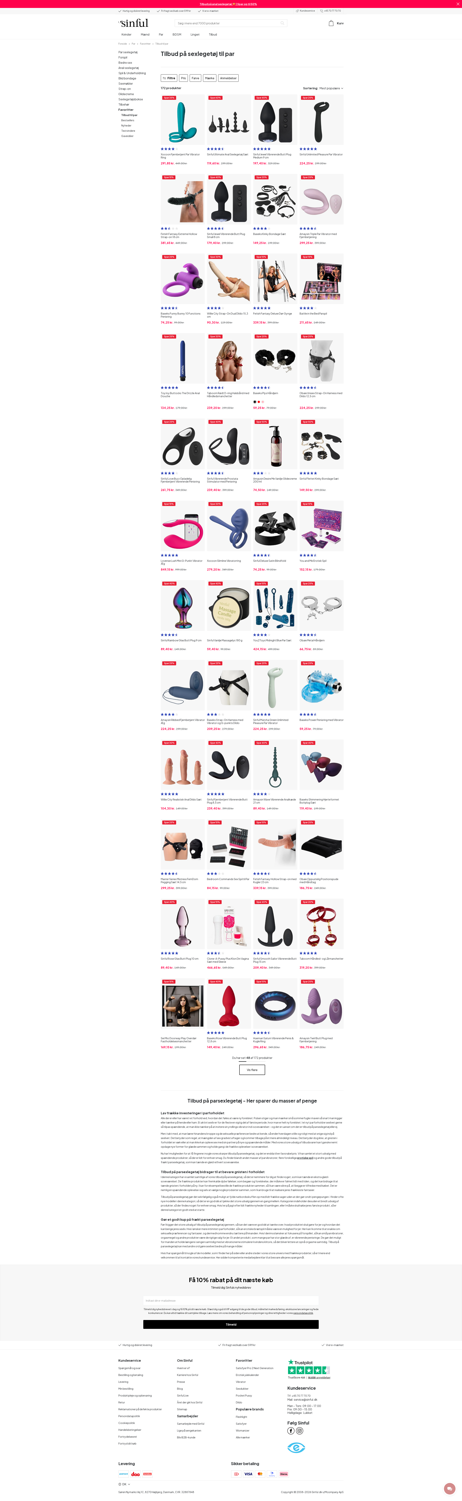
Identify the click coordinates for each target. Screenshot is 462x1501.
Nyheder (126, 125)
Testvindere (128, 130)
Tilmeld (231, 1324)
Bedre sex (125, 62)
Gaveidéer (127, 136)
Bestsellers (127, 120)
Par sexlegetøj (128, 52)
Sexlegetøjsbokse (130, 99)
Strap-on (124, 89)
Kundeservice (307, 10)
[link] (122, 43)
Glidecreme (126, 94)
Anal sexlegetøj (128, 68)
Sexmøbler (125, 83)
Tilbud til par (129, 115)
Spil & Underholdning (132, 73)
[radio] (162, 148)
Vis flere (252, 1070)
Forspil (122, 57)
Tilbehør (123, 104)
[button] (458, 4)
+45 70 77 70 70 (332, 10)
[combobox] (227, 23)
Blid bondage (127, 78)
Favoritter (126, 110)
